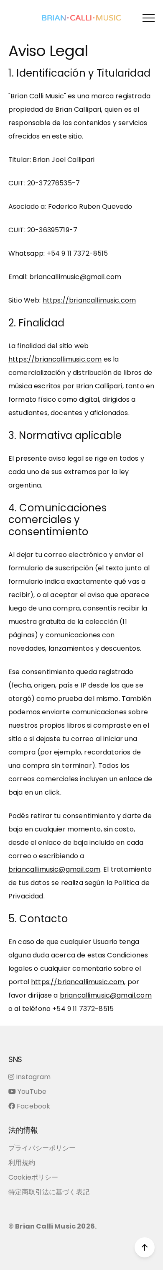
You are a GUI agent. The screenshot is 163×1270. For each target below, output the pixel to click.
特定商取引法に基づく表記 (48, 1192)
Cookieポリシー (33, 1177)
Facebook (33, 1106)
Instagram (33, 1077)
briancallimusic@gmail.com (54, 869)
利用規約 (22, 1162)
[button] (148, 18)
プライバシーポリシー (42, 1148)
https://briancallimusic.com (89, 300)
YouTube (32, 1091)
